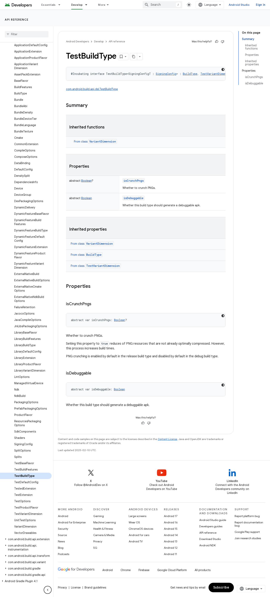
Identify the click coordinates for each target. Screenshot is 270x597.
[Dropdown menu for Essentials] (61, 5)
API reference (17, 19)
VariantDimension (102, 141)
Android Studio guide (212, 520)
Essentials (48, 5)
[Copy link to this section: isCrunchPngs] (95, 304)
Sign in (260, 5)
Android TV (136, 541)
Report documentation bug (249, 524)
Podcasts (63, 554)
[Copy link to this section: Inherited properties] (111, 229)
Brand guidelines (95, 587)
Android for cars (139, 535)
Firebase (144, 570)
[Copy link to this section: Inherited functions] (108, 127)
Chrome (126, 570)
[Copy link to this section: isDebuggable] (95, 373)
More (101, 5)
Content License (167, 439)
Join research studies (248, 538)
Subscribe (221, 587)
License (76, 587)
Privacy (97, 541)
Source (62, 535)
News (61, 541)
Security (63, 528)
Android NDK (207, 545)
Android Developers (77, 41)
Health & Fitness (103, 528)
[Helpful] (217, 42)
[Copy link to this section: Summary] (91, 105)
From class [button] (95, 141)
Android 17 (170, 516)
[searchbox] (26, 34)
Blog (60, 547)
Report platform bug (247, 516)
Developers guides (210, 526)
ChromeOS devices (141, 528)
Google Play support (247, 532)
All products (203, 570)
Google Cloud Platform (172, 570)
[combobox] (162, 4)
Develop (77, 5)
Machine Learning (104, 522)
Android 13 (170, 541)
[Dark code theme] (223, 69)
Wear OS (134, 522)
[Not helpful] (223, 42)
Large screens (137, 516)
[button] (26, 539)
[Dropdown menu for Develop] (88, 5)
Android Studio (239, 5)
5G (95, 547)
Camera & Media (103, 535)
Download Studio (210, 539)
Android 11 (170, 554)
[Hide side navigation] (48, 590)
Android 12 (170, 547)
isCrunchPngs (134, 181)
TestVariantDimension (103, 266)
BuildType (94, 255)
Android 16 (171, 522)
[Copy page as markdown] (133, 56)
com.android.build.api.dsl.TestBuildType (92, 89)
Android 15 (170, 528)
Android (63, 516)
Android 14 (171, 535)
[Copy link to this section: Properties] (93, 166)
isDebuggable (133, 198)
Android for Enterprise (72, 522)
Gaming (98, 516)
